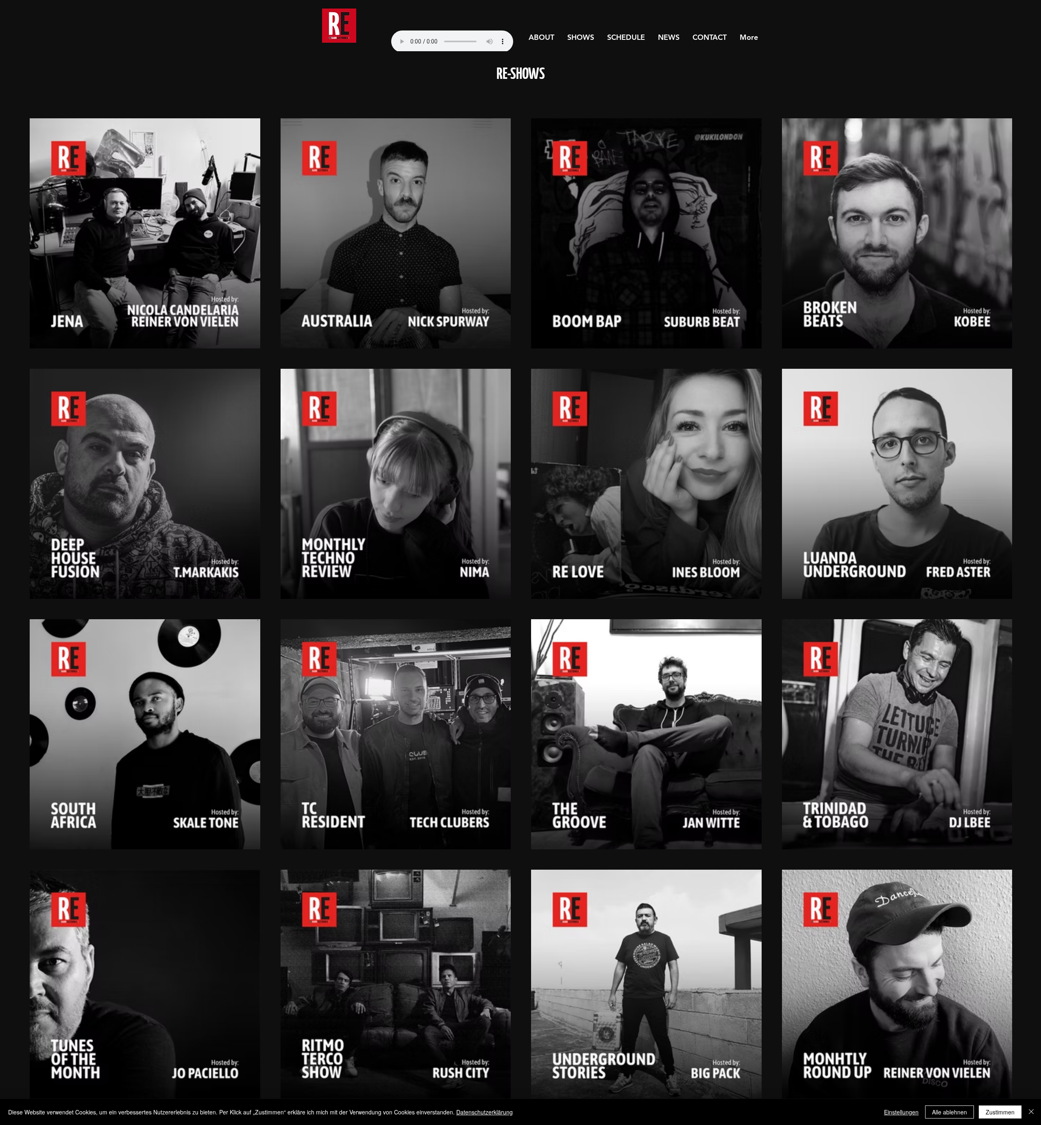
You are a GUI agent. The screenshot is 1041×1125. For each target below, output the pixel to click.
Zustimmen (1000, 1112)
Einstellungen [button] (901, 1112)
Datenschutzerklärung (484, 1112)
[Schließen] (1031, 1111)
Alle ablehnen (949, 1112)
